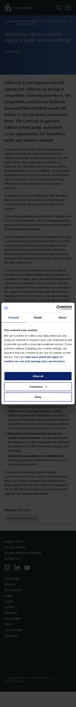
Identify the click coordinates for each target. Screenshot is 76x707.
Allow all (38, 376)
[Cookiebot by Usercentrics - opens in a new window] (56, 307)
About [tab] (62, 317)
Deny (38, 396)
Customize (36, 386)
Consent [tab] (13, 317)
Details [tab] (38, 317)
